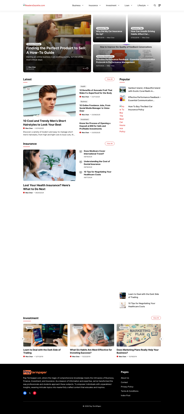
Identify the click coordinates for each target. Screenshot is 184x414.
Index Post (125, 395)
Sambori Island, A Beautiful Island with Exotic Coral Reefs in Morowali (144, 91)
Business (76, 5)
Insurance (93, 5)
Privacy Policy (127, 386)
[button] (155, 5)
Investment (111, 5)
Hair (28, 89)
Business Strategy (45, 44)
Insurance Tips (102, 28)
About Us (125, 378)
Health (83, 86)
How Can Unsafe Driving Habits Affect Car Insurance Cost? (143, 34)
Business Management (105, 56)
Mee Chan (43, 67)
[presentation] (23, 339)
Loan (127, 5)
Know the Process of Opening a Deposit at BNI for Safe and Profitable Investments (94, 126)
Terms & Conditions (129, 391)
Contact (124, 382)
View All (110, 79)
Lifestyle (142, 5)
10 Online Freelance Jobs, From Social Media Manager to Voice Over (94, 108)
